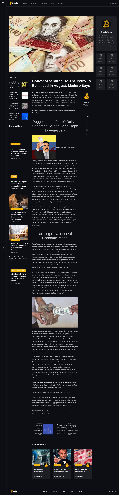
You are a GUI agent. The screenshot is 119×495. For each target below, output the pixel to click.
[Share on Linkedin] (87, 135)
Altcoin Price (15, 144)
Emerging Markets (17, 209)
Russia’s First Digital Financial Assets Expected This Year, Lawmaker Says (19, 185)
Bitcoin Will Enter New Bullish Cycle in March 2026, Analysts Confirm (19, 246)
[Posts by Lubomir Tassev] (86, 96)
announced (52, 357)
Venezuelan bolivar (41, 331)
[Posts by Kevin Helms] (87, 465)
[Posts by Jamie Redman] (67, 465)
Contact (44, 3)
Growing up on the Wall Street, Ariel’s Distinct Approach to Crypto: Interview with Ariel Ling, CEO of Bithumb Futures (73, 428)
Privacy (60, 3)
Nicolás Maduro (41, 176)
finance (34, 77)
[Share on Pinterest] (87, 130)
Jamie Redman (60, 476)
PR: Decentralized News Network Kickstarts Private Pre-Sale (14, 116)
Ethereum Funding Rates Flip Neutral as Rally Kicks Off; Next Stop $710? (19, 152)
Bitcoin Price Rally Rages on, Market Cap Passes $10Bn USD (60, 470)
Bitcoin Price (15, 239)
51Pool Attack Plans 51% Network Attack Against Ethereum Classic (18, 277)
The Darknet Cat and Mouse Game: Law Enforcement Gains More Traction (18, 216)
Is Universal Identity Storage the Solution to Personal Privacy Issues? (38, 428)
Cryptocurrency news (18, 270)
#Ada (47, 410)
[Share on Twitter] (87, 125)
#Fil (43, 410)
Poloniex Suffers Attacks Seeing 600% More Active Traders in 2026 (14, 106)
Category (33, 3)
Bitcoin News (106, 32)
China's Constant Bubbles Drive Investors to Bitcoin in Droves (82, 470)
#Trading (50, 413)
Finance (14, 176)
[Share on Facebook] (87, 120)
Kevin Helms (80, 476)
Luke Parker (38, 476)
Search (114, 3)
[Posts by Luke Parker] (46, 465)
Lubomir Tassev (86, 101)
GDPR (52, 3)
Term (68, 3)
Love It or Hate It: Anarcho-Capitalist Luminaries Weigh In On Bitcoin (14, 85)
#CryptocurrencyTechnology (39, 413)
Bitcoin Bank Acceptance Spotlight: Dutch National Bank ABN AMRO (40, 470)
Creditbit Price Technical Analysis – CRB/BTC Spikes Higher (14, 95)
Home (25, 3)
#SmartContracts (36, 410)
